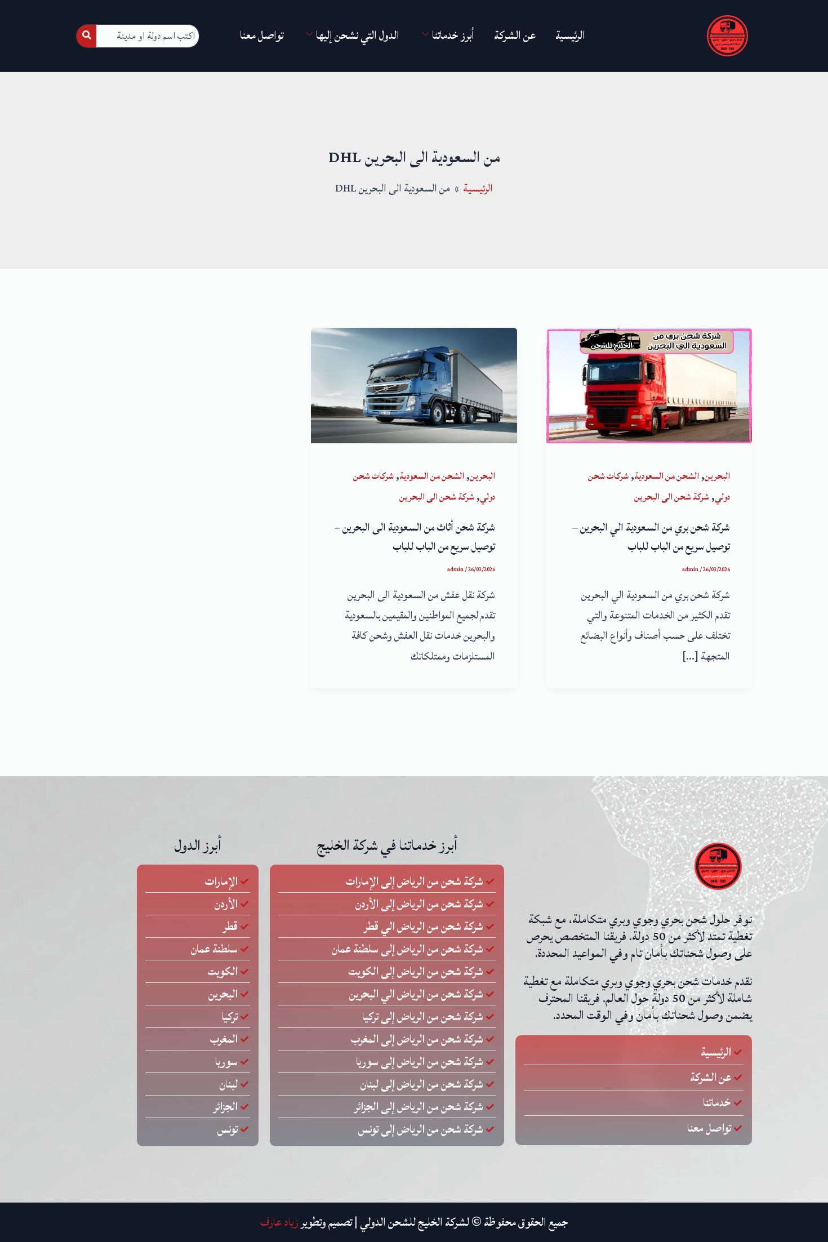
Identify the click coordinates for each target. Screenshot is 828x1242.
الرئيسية (570, 35)
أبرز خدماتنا (453, 35)
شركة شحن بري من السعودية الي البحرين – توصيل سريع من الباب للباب (651, 537)
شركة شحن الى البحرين (671, 497)
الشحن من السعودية (666, 476)
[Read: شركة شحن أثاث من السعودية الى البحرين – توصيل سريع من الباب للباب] (414, 384)
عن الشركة (515, 35)
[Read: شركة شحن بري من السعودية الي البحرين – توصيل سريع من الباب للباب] (649, 384)
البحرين (717, 476)
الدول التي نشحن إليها (357, 35)
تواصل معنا (261, 35)
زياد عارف (279, 1222)
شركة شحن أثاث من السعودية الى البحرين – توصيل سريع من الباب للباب (415, 537)
